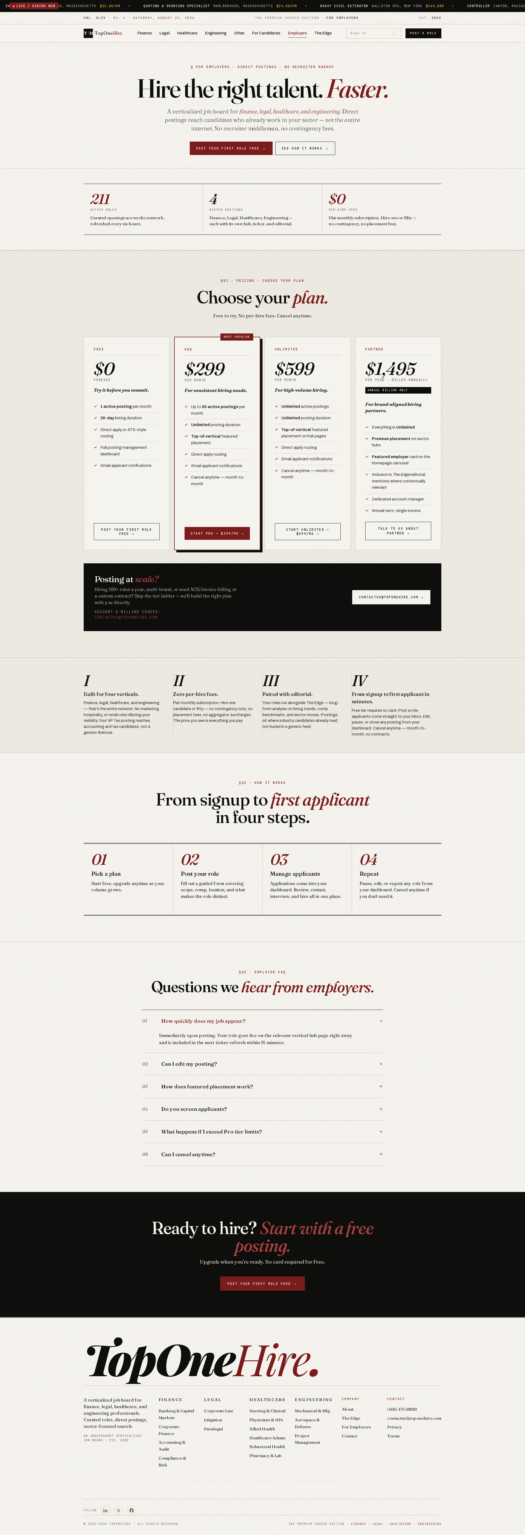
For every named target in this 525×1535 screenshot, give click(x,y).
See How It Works (305, 148)
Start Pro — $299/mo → (217, 533)
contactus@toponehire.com (126, 617)
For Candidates (266, 33)
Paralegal (213, 1428)
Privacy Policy (322, 1486)
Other (239, 33)
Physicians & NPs (266, 1419)
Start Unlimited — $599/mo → (307, 532)
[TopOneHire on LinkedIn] (105, 1510)
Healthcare (187, 33)
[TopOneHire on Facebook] (131, 1510)
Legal (164, 33)
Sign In (373, 33)
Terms (393, 1436)
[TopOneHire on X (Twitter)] (118, 1510)
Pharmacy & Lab (265, 1455)
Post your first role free (231, 148)
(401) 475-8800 (402, 1409)
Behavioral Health (267, 1446)
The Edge (323, 33)
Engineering (215, 33)
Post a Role (423, 33)
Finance (145, 33)
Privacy (394, 1426)
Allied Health (262, 1428)
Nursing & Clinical (267, 1410)
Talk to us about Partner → (398, 530)
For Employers (356, 1426)
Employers (297, 33)
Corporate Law (218, 1410)
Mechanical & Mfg (312, 1410)
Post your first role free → (126, 532)
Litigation (213, 1419)
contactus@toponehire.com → (391, 597)
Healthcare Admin (267, 1437)
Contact (349, 1436)
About (348, 1409)
